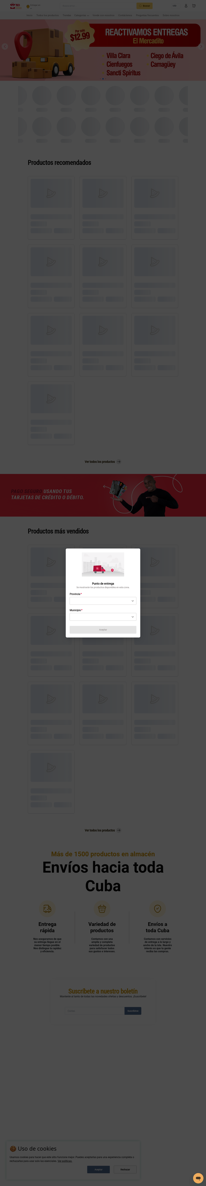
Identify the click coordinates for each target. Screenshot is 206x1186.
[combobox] (103, 601)
